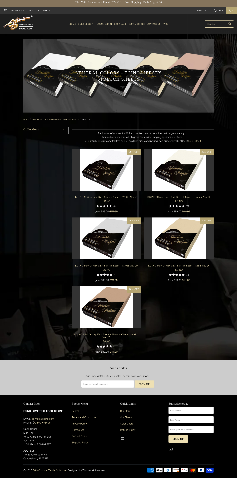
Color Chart (194, 141)
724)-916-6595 (42, 422)
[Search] (230, 24)
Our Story (33, 10)
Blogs (46, 10)
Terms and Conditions (84, 417)
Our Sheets (126, 417)
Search (75, 411)
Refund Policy (79, 436)
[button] (86, 24)
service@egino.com (43, 418)
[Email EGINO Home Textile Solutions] (5, 10)
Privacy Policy (79, 423)
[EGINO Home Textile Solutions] (18, 23)
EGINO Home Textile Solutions (49, 470)
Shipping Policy (80, 442)
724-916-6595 (17, 10)
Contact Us (78, 429)
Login (219, 10)
